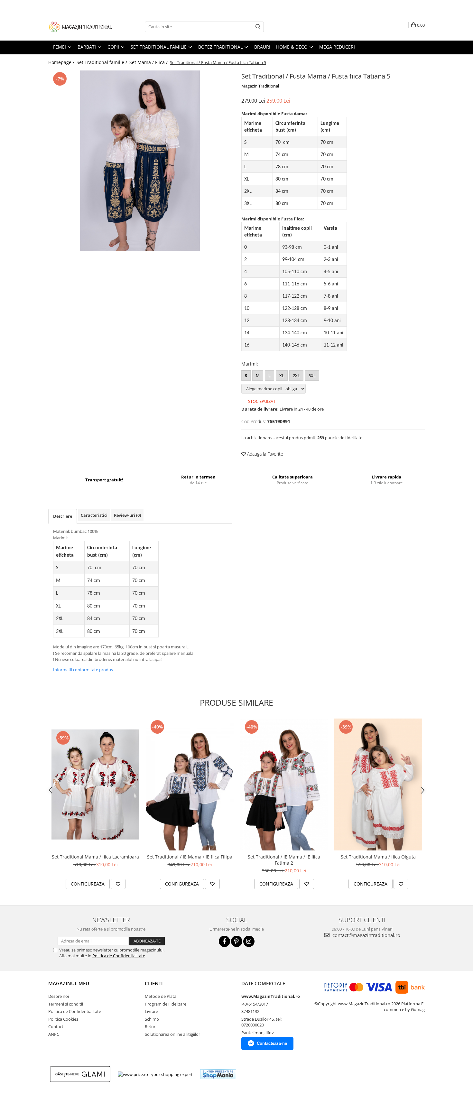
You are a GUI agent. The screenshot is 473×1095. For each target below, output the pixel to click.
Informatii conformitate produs (83, 670)
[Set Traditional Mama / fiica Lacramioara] (95, 784)
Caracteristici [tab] (94, 515)
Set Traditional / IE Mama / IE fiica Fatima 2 (284, 860)
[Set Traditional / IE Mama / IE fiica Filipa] (190, 784)
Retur (150, 1026)
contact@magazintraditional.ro (365, 935)
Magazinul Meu (68, 983)
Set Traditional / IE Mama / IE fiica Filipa (189, 857)
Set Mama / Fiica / (149, 62)
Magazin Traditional (260, 86)
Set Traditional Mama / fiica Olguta (378, 857)
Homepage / (62, 62)
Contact (55, 1026)
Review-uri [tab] (127, 515)
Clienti (154, 983)
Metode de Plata (160, 996)
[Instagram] (249, 941)
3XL (312, 375)
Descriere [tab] (62, 516)
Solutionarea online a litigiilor (172, 1034)
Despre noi (58, 996)
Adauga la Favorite (264, 454)
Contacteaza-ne (272, 1043)
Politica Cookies (63, 1019)
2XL (296, 375)
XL (281, 375)
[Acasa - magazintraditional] (80, 27)
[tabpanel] (140, 160)
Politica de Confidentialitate (118, 956)
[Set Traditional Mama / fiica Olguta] (378, 784)
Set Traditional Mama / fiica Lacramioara (95, 857)
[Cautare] (258, 27)
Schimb (152, 1019)
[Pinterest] (236, 941)
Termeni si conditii (65, 1004)
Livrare (151, 1011)
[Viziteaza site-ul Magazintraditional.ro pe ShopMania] (218, 1074)
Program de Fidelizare (165, 1004)
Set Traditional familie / (102, 62)
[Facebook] (224, 941)
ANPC (53, 1034)
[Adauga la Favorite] (118, 884)
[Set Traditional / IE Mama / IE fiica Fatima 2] (284, 784)
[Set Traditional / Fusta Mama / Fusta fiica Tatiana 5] (140, 160)
